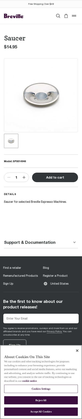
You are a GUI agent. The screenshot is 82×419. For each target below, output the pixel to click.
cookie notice (29, 380)
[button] (66, 16)
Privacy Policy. (54, 331)
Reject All (40, 400)
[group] (11, 141)
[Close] (77, 350)
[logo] (14, 16)
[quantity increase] (24, 177)
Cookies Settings (41, 388)
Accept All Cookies (41, 411)
